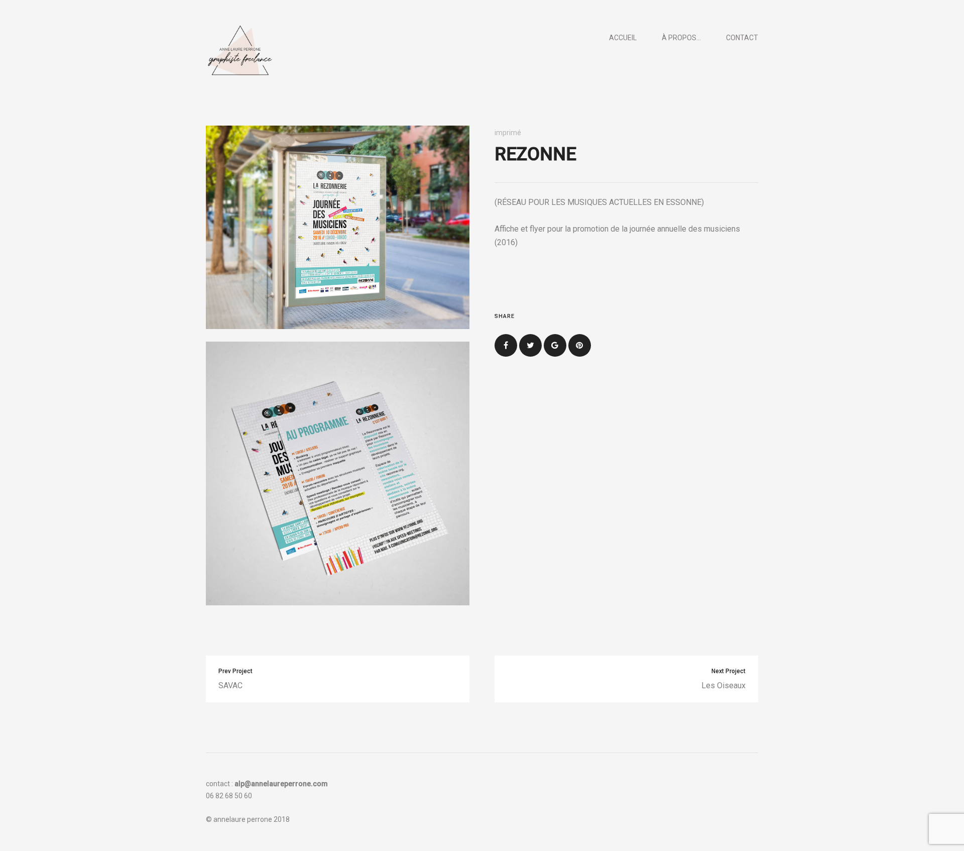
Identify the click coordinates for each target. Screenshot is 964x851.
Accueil (623, 38)
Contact (742, 38)
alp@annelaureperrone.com (281, 784)
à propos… (681, 38)
